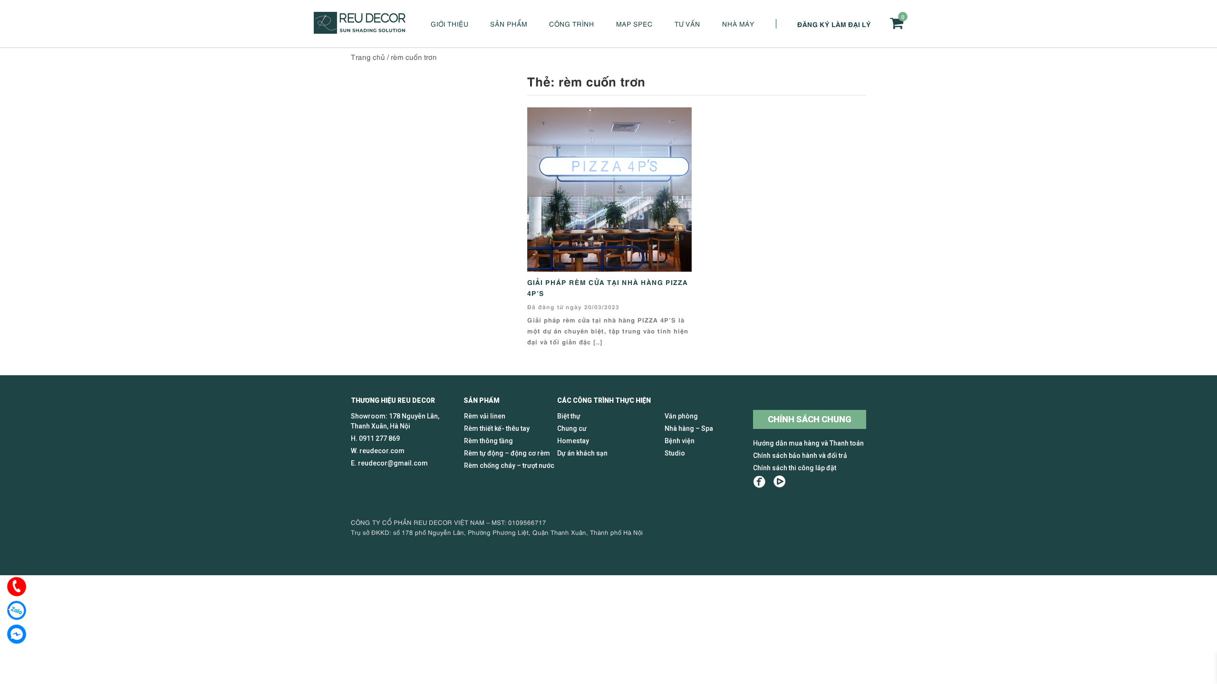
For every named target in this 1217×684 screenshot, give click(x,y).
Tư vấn (687, 23)
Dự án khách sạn (582, 453)
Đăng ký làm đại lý (834, 23)
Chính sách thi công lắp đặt (794, 468)
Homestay (573, 441)
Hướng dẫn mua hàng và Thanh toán (808, 443)
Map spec (634, 23)
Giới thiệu (449, 23)
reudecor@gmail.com (393, 463)
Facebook (759, 481)
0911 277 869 (379, 438)
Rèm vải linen (484, 416)
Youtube (779, 481)
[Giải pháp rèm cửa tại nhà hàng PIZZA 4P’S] (609, 188)
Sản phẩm (508, 23)
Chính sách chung (809, 419)
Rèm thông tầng (488, 441)
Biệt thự (568, 416)
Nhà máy (738, 23)
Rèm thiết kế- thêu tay (497, 428)
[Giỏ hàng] (896, 23)
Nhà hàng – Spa (689, 428)
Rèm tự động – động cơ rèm (507, 453)
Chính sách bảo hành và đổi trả (800, 455)
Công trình (571, 23)
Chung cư (572, 428)
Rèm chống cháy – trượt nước (509, 465)
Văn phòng (681, 416)
